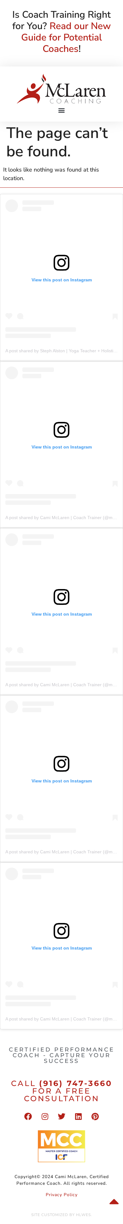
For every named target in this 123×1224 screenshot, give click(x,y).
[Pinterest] (94, 1116)
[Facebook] (28, 1116)
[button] (61, 110)
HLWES (83, 1214)
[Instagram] (44, 1116)
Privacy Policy (62, 1195)
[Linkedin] (78, 1116)
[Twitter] (61, 1116)
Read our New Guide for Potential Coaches (66, 37)
